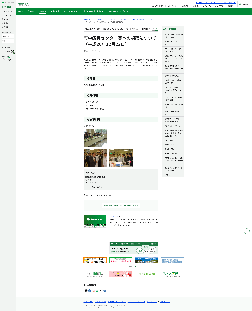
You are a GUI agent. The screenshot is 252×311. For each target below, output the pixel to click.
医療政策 (42, 11)
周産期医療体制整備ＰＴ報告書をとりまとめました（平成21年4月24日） (112, 29)
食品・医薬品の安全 (71, 11)
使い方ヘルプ (152, 301)
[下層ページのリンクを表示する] (182, 43)
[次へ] (181, 266)
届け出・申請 (207, 6)
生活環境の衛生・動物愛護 (93, 11)
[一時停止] (138, 267)
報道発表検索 (6, 47)
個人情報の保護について (117, 301)
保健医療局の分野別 (158, 6)
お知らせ (230, 6)
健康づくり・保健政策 (26, 11)
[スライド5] (131, 266)
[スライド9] (133, 266)
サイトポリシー (100, 301)
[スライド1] (130, 266)
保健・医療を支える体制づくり (119, 11)
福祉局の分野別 (172, 6)
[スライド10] (135, 266)
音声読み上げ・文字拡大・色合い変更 (210, 2)
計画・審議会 (219, 6)
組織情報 (185, 6)
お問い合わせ (88, 301)
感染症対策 (55, 11)
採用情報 (196, 6)
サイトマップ (165, 301)
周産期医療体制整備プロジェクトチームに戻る (121, 205)
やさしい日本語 (230, 2)
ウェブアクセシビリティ (136, 301)
